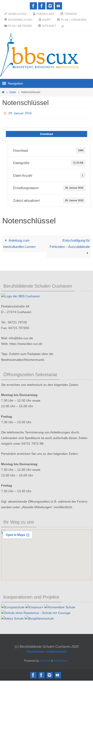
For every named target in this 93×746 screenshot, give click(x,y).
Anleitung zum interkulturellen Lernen (19, 242)
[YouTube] (58, 5)
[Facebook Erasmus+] (41, 5)
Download (46, 132)
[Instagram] (50, 5)
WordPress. (61, 659)
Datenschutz (57, 650)
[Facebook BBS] (33, 5)
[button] (15, 83)
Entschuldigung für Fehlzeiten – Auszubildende (70, 242)
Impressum (35, 650)
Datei (12, 92)
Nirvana (45, 659)
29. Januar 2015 (20, 112)
